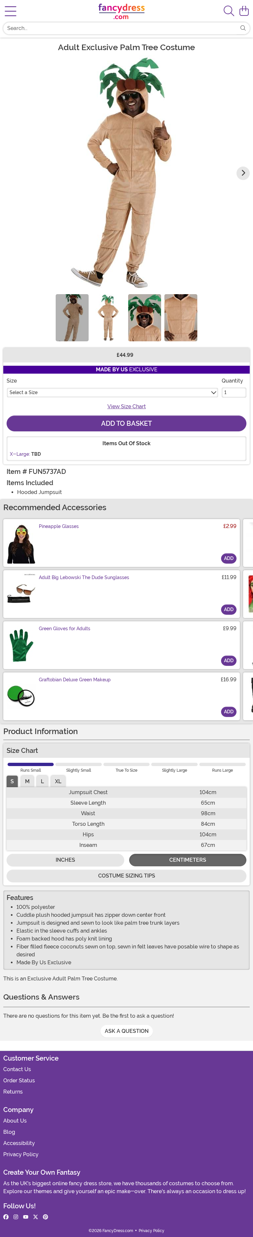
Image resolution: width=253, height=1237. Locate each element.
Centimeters (187, 860)
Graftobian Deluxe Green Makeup (75, 679)
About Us (15, 1121)
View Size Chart (126, 406)
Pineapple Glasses (59, 526)
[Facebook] (6, 1217)
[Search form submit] (243, 28)
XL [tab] (58, 781)
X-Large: (20, 454)
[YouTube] (25, 1217)
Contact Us (17, 1069)
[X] (35, 1217)
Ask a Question (127, 1031)
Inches (65, 860)
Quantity (232, 381)
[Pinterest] (45, 1217)
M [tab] (27, 781)
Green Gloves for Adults (64, 628)
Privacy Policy (21, 1154)
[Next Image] (243, 173)
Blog (9, 1132)
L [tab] (42, 781)
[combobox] (120, 28)
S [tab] (12, 781)
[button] (244, 11)
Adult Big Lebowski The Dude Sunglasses (84, 577)
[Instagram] (15, 1217)
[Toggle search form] (229, 11)
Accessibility (19, 1143)
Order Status (19, 1080)
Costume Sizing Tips (126, 876)
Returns (13, 1092)
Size (12, 381)
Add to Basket (126, 423)
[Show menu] (10, 11)
